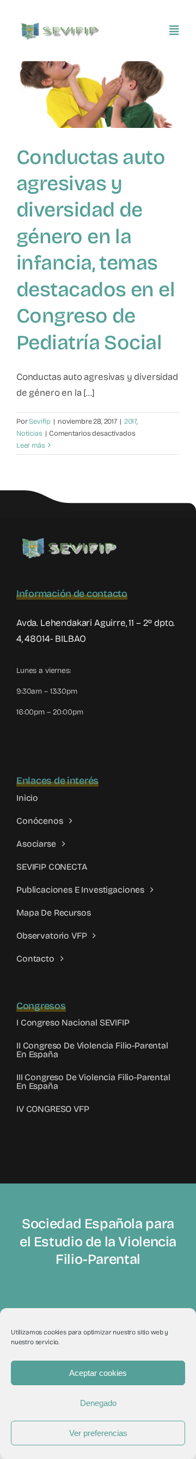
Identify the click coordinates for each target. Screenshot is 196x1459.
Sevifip (40, 421)
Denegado (98, 1403)
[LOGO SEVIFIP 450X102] (61, 25)
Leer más (30, 445)
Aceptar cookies (98, 1373)
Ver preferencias (98, 1433)
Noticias (29, 433)
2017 (130, 421)
